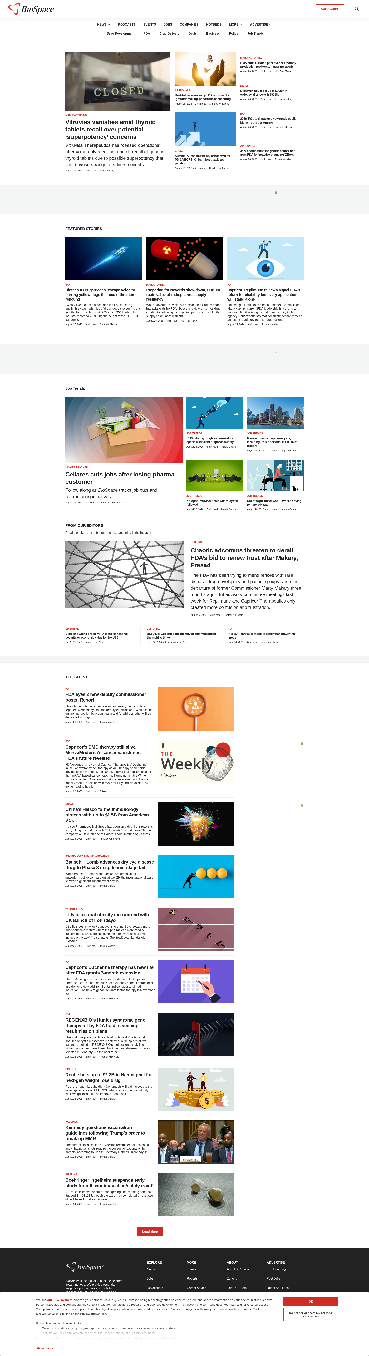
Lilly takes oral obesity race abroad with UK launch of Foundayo (107, 917)
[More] (109, 24)
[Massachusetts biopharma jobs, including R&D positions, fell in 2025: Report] (275, 413)
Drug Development (120, 33)
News (102, 24)
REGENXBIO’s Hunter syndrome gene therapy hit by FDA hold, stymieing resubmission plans (105, 1025)
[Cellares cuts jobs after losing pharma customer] (124, 430)
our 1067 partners (60, 1300)
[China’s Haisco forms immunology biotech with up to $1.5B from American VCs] (196, 824)
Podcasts (127, 24)
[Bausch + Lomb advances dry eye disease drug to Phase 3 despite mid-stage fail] (196, 876)
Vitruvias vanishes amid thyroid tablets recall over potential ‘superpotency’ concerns (110, 129)
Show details (45, 1348)
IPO (242, 113)
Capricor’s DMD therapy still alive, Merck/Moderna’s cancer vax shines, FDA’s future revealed (103, 752)
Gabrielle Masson (284, 127)
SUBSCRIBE (330, 9)
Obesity (70, 1069)
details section (167, 1338)
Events (149, 24)
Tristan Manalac (283, 99)
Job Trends (255, 33)
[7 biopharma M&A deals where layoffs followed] (214, 475)
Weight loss (74, 909)
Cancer (180, 151)
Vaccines (71, 1121)
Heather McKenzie (219, 168)
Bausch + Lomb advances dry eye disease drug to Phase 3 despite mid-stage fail (109, 864)
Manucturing (155, 284)
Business (213, 33)
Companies (189, 24)
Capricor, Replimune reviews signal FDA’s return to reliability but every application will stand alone (263, 294)
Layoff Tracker (76, 467)
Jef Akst (99, 642)
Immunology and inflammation (87, 856)
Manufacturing (76, 115)
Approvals (182, 90)
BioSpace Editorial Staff (113, 502)
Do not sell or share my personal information (311, 1314)
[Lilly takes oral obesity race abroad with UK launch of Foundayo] (196, 929)
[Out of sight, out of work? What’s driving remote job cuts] (275, 475)
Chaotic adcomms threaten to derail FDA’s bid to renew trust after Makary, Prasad (244, 558)
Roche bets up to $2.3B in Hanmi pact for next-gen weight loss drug (108, 1077)
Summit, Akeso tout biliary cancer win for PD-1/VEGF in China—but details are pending (202, 159)
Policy (233, 33)
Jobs (168, 24)
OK (311, 1301)
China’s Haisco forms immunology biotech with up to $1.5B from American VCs (107, 815)
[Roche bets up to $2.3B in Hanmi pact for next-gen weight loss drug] (196, 1089)
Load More (150, 1231)
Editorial (197, 542)
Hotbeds (214, 24)
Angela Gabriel (229, 447)
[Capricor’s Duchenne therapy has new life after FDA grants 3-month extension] (196, 981)
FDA (147, 33)
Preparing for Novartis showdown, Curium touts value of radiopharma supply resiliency (183, 294)
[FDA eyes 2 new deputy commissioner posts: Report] (196, 709)
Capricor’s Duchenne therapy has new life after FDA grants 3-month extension (109, 970)
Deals (193, 33)
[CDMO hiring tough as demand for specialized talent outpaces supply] (214, 413)
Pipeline (71, 1174)
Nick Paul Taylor (108, 170)
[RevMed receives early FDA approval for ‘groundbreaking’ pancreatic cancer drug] (205, 69)
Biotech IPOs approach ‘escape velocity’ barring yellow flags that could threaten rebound (100, 294)
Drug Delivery (169, 33)
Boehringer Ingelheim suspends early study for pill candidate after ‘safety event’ (109, 1182)
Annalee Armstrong (219, 103)
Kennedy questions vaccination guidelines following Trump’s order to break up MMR (105, 1133)
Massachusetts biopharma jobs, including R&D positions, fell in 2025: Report (272, 442)
